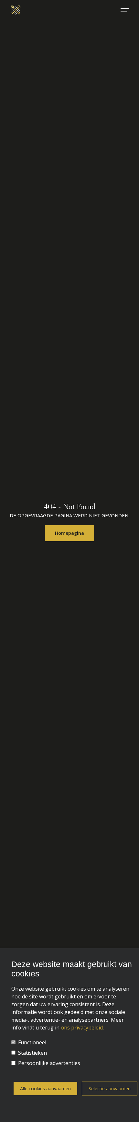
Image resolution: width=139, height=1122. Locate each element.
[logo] (16, 10)
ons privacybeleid (82, 1027)
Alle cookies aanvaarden (45, 1088)
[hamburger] (124, 9)
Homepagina (69, 533)
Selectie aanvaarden (110, 1088)
